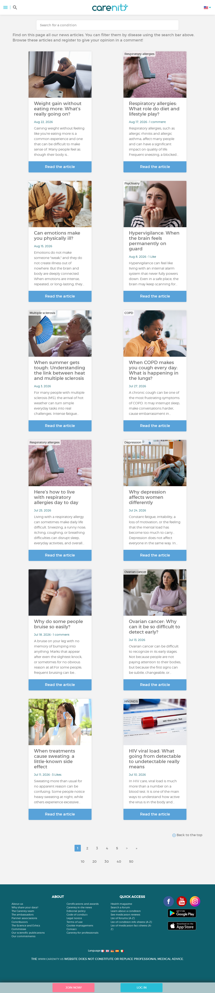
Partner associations (24, 918)
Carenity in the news (79, 907)
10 (82, 861)
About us (17, 903)
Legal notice (74, 918)
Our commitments (23, 936)
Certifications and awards (83, 903)
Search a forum (120, 907)
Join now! (74, 987)
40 (119, 861)
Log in (142, 987)
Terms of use (75, 922)
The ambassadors (23, 914)
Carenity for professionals (82, 932)
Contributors (20, 922)
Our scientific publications (28, 932)
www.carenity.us (50, 959)
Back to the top (189, 835)
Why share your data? (25, 907)
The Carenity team (23, 911)
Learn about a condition (126, 911)
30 (107, 861)
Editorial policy (76, 911)
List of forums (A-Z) (123, 918)
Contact (72, 929)
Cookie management (80, 925)
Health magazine (121, 903)
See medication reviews (125, 914)
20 (94, 861)
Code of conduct (77, 914)
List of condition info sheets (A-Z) (131, 922)
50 (131, 861)
